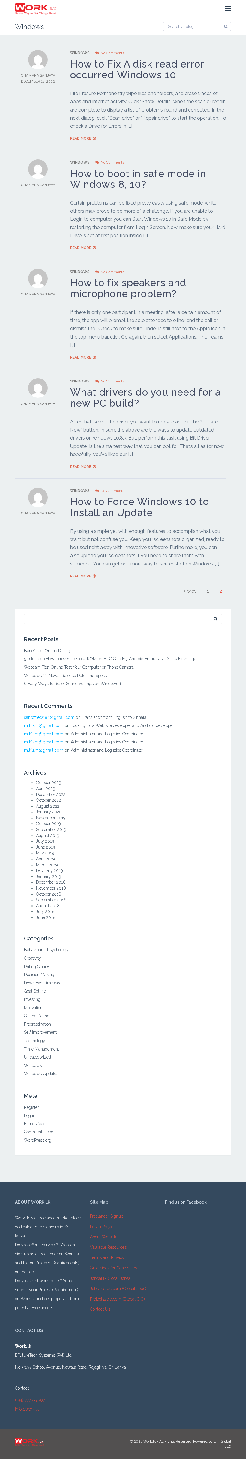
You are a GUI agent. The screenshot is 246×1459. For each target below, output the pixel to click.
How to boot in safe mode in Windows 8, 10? (138, 179)
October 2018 (48, 894)
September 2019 (51, 829)
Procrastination (37, 1024)
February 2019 (49, 870)
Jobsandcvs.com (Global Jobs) (118, 1288)
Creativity (32, 958)
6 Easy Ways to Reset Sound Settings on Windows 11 (73, 683)
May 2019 (45, 852)
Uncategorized (37, 1057)
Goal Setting (35, 991)
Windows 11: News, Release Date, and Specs (65, 675)
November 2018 (51, 888)
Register (31, 1107)
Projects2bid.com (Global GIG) (117, 1299)
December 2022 (50, 794)
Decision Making (39, 974)
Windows (80, 53)
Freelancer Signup (106, 1216)
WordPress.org (37, 1140)
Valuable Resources (108, 1247)
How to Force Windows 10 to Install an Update (139, 507)
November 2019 (50, 817)
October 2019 (48, 823)
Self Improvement (40, 1032)
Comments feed (38, 1131)
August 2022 (47, 806)
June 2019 (45, 847)
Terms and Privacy (107, 1257)
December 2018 (51, 882)
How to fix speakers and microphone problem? (128, 288)
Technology (34, 1040)
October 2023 (48, 782)
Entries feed (35, 1123)
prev (191, 591)
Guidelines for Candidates (113, 1268)
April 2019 (45, 858)
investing (32, 999)
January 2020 (49, 811)
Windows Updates (41, 1073)
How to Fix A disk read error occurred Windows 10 (137, 69)
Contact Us (100, 1309)
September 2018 (51, 899)
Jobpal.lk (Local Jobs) (110, 1278)
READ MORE (80, 138)
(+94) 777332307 (30, 1400)
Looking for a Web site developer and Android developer (122, 725)
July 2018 (45, 911)
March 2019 (47, 864)
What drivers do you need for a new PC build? (145, 397)
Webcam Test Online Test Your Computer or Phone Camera (79, 667)
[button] (228, 9)
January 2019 (48, 876)
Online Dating (37, 1015)
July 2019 (45, 841)
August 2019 (47, 835)
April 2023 (45, 788)
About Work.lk (103, 1236)
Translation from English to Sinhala (114, 717)
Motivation (33, 1007)
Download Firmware (43, 983)
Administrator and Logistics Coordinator (107, 733)
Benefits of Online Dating (47, 650)
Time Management (41, 1049)
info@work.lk (27, 1409)
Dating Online (37, 966)
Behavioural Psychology (46, 949)
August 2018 (48, 905)
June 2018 (46, 917)
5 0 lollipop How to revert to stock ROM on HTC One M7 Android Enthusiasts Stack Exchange (110, 658)
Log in (29, 1115)
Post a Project (102, 1226)
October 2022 (48, 800)
